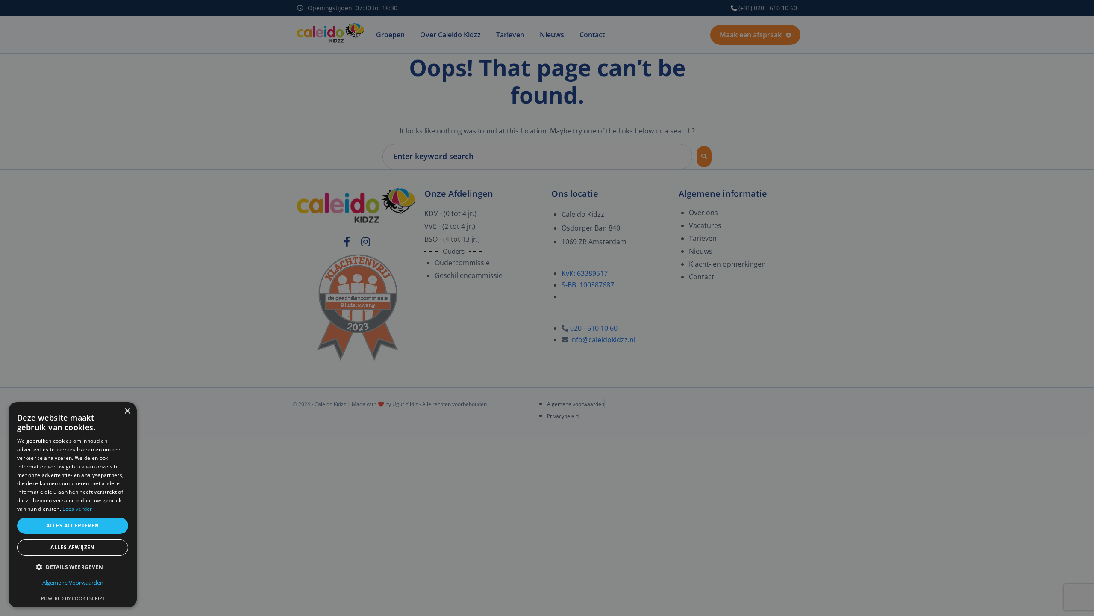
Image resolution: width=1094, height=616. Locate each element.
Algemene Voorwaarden (72, 582)
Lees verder (77, 508)
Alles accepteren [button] (72, 525)
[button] (72, 567)
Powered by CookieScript (73, 598)
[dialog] (547, 308)
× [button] (127, 411)
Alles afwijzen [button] (72, 547)
